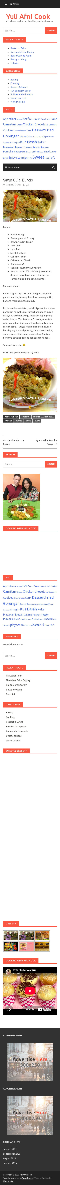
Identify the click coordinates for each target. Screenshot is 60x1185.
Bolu (31, 119)
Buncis (19, 421)
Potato (45, 147)
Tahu (47, 157)
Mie (30, 147)
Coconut (52, 124)
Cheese (19, 124)
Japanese (6, 143)
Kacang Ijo (15, 142)
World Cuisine (17, 101)
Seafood (35, 151)
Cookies (8, 130)
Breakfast (45, 119)
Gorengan (11, 135)
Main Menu (14, 167)
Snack (41, 152)
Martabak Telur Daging (22, 51)
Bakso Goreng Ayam (21, 55)
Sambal (22, 151)
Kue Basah (28, 141)
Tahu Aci (14, 62)
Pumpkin (8, 151)
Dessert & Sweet (19, 86)
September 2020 (11, 1153)
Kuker (41, 142)
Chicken (28, 124)
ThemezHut (8, 1181)
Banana (19, 119)
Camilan (9, 124)
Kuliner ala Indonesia (21, 94)
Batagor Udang (18, 59)
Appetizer (9, 119)
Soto (54, 151)
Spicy (12, 157)
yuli (27, 184)
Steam (20, 157)
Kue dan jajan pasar (20, 90)
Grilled (23, 136)
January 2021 (10, 1148)
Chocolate (41, 124)
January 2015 (10, 1163)
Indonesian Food (37, 137)
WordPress (27, 1178)
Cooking (14, 83)
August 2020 (9, 1158)
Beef (25, 119)
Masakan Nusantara (16, 147)
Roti (16, 151)
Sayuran (29, 152)
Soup (5, 157)
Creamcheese (19, 130)
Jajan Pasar (48, 136)
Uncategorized (18, 97)
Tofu (52, 157)
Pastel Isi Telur (18, 48)
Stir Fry (28, 157)
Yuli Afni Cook (28, 16)
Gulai (28, 136)
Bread (37, 119)
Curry (28, 130)
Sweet (38, 157)
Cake (54, 119)
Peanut (36, 147)
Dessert (38, 130)
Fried (49, 130)
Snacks (48, 151)
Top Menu (13, 3)
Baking (14, 79)
